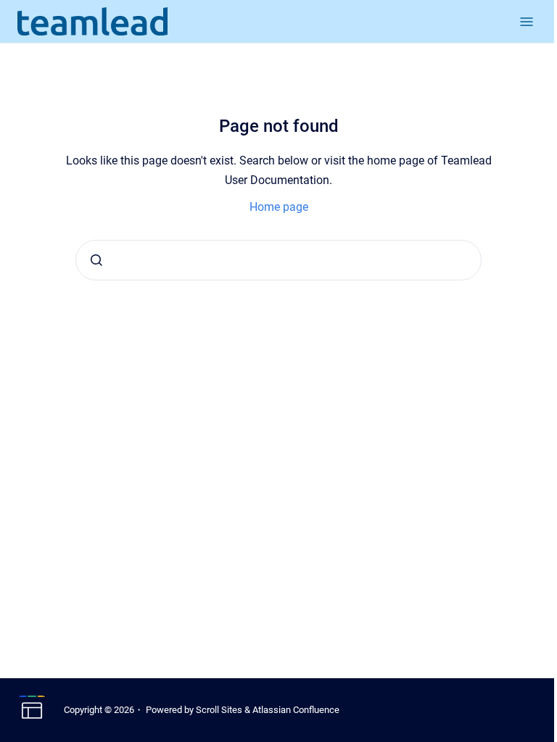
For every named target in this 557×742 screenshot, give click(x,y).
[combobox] (278, 260)
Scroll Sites (219, 709)
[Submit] (96, 260)
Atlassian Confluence (295, 709)
